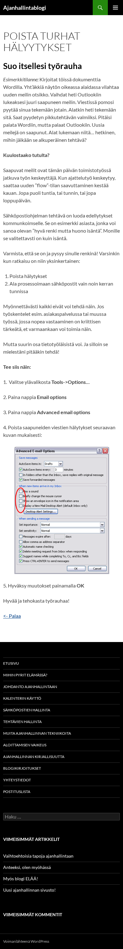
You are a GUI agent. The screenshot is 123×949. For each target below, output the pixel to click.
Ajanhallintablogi (24, 7)
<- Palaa (12, 616)
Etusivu (11, 663)
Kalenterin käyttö (22, 698)
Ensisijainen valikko (115, 7)
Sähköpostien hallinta (26, 710)
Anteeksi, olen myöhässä (27, 867)
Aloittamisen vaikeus (24, 745)
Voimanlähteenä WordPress (26, 941)
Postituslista (16, 791)
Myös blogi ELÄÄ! (20, 878)
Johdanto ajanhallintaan (30, 686)
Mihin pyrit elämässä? (25, 675)
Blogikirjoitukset (22, 768)
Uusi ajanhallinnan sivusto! (29, 890)
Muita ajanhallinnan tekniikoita (37, 733)
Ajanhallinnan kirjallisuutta (33, 756)
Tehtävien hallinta (22, 721)
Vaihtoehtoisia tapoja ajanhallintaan (38, 856)
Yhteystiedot (17, 780)
